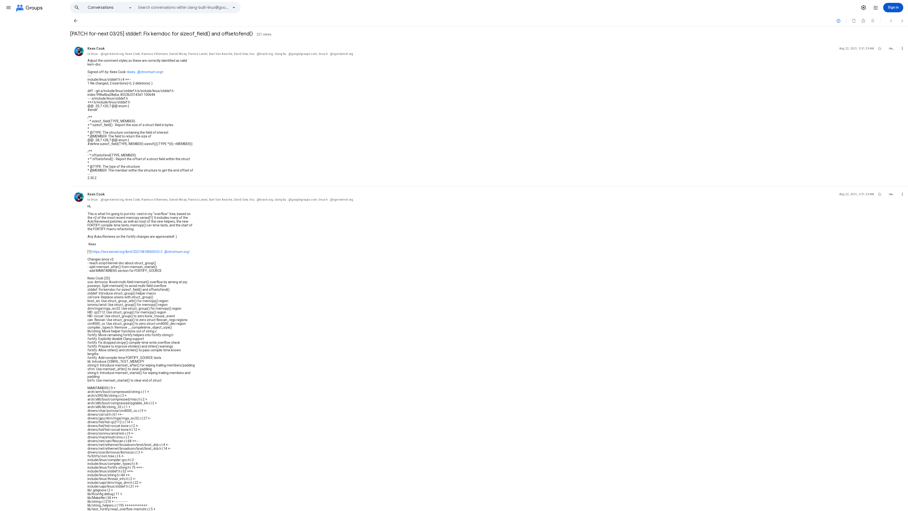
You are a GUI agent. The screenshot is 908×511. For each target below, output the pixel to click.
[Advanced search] (233, 7)
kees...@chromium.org (145, 72)
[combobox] (183, 7)
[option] (110, 7)
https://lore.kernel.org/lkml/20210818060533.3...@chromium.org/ (141, 252)
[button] (8, 7)
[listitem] (489, 114)
